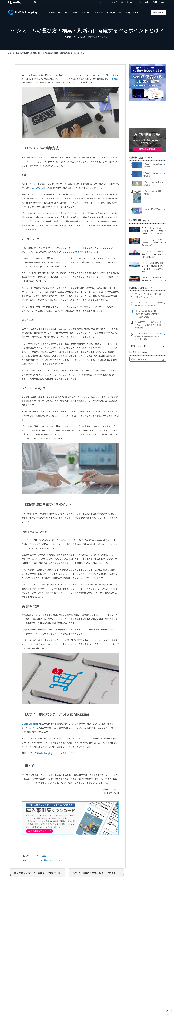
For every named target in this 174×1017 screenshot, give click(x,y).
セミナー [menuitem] (103, 2)
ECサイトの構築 (45, 343)
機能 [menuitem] (75, 12)
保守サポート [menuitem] (132, 12)
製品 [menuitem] (67, 12)
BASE (34, 187)
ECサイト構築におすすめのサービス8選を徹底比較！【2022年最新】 (98, 873)
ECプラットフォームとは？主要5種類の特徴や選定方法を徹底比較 (149, 304)
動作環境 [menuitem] (110, 12)
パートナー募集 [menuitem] (127, 2)
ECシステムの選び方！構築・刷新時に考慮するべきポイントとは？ (62, 53)
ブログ (20, 53)
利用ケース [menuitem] (86, 12)
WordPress (79, 251)
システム (53, 860)
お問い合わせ (158, 12)
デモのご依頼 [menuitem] (143, 2)
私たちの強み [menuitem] (55, 12)
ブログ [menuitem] (114, 2)
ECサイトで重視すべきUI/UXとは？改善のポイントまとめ (149, 295)
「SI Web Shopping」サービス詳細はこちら (54, 753)
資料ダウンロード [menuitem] (160, 2)
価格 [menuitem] (120, 12)
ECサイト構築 (31, 53)
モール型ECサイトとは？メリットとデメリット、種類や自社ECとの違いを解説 (148, 325)
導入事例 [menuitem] (99, 12)
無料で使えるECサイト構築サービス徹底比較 (37, 873)
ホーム (11, 53)
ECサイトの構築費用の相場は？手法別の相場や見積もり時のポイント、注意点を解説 (148, 314)
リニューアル (63, 860)
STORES (43, 187)
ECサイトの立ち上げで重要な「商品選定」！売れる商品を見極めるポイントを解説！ (148, 336)
